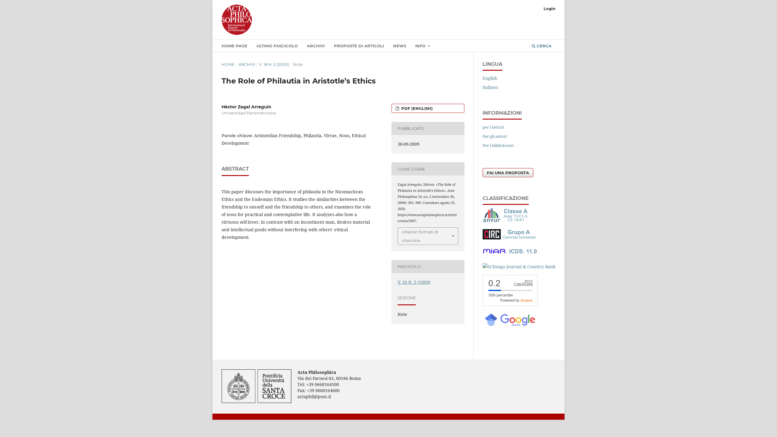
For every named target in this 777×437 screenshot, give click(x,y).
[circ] (510, 238)
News (399, 45)
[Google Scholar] (510, 325)
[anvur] (507, 221)
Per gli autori (495, 136)
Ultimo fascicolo (277, 45)
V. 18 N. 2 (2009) (274, 64)
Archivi (316, 45)
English (490, 78)
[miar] (510, 255)
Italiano (490, 87)
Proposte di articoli (359, 45)
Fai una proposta (508, 172)
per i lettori (493, 127)
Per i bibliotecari (498, 145)
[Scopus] (510, 304)
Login (549, 8)
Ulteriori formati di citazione (420, 236)
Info (421, 45)
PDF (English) (416, 108)
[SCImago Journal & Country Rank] (519, 266)
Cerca (543, 45)
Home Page (234, 45)
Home (228, 64)
